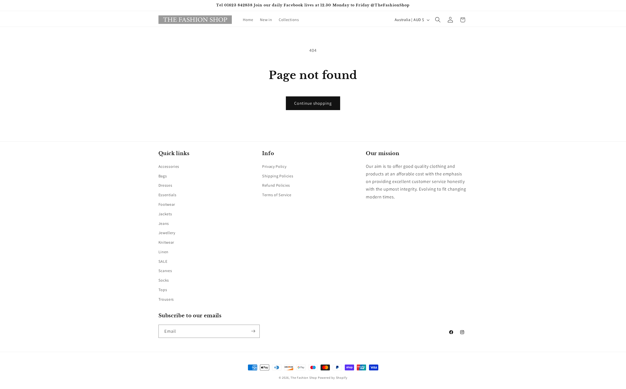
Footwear (166, 204)
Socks (163, 280)
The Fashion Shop (304, 378)
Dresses (165, 185)
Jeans (163, 223)
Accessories (168, 166)
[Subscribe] (253, 331)
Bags (162, 176)
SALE (163, 261)
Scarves (165, 271)
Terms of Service (276, 195)
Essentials (167, 195)
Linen (163, 251)
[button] (438, 20)
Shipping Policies (277, 176)
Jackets (165, 214)
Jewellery (166, 233)
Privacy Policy (274, 166)
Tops (162, 289)
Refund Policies (276, 185)
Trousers (166, 299)
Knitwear (166, 242)
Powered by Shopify (332, 378)
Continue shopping (313, 103)
